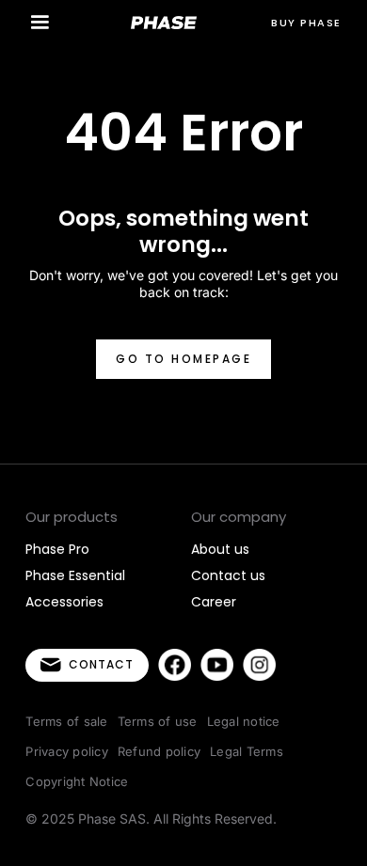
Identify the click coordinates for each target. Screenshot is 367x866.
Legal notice (243, 721)
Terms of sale (66, 721)
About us (220, 549)
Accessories (64, 601)
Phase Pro (57, 549)
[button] (39, 22)
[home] (164, 23)
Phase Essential (75, 575)
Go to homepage (183, 359)
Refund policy (159, 751)
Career (213, 601)
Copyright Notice (76, 781)
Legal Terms (246, 751)
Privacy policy (66, 751)
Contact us (228, 575)
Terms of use (158, 721)
